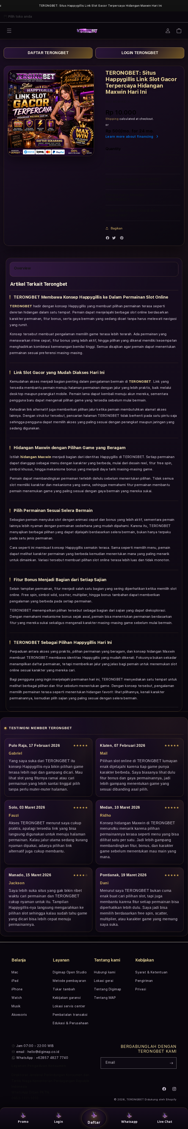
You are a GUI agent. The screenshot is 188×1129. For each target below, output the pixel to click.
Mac (14, 972)
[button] (9, 30)
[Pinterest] (123, 239)
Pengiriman (144, 981)
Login (58, 1122)
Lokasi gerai (103, 981)
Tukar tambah (64, 989)
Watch (16, 998)
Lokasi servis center (69, 1006)
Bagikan (116, 228)
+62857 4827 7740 (52, 1058)
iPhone (17, 989)
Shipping (112, 119)
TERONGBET (135, 1099)
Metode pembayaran (69, 981)
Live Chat (164, 1122)
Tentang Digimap (107, 989)
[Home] (87, 30)
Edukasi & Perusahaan (70, 1023)
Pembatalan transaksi (70, 1014)
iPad (14, 981)
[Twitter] (115, 239)
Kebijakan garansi (67, 998)
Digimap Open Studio (70, 972)
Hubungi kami (104, 972)
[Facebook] (108, 239)
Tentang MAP (105, 998)
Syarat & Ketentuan (151, 972)
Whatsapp (129, 1122)
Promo (23, 1122)
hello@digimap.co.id (43, 1052)
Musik (16, 1006)
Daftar (94, 1122)
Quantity (113, 149)
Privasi (140, 989)
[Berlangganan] (171, 1063)
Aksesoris (19, 1014)
